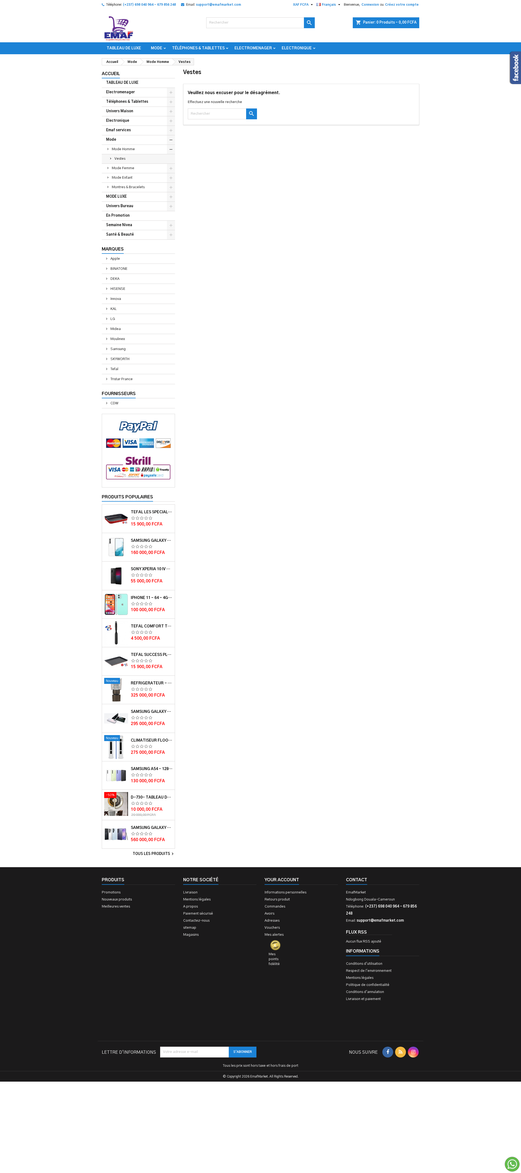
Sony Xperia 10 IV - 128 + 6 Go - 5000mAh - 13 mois (152, 569)
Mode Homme (123, 149)
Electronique (297, 48)
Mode (156, 48)
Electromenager (253, 48)
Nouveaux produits (117, 899)
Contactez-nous (196, 920)
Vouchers (272, 928)
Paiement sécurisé (198, 913)
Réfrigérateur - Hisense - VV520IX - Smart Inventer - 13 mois (152, 683)
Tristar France (121, 379)
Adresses (272, 920)
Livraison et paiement (363, 999)
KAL (113, 309)
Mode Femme (123, 168)
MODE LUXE (116, 196)
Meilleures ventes (116, 906)
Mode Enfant (122, 178)
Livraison (190, 892)
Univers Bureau (119, 206)
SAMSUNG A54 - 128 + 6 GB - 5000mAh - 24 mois (152, 769)
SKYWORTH (119, 359)
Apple (115, 259)
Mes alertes (274, 935)
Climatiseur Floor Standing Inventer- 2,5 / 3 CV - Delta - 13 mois (152, 740)
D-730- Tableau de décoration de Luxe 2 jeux (152, 797)
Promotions (111, 892)
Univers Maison (119, 111)
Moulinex (117, 339)
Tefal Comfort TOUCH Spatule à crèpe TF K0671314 (152, 626)
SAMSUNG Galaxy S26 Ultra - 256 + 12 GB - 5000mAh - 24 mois (152, 828)
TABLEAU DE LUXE (124, 48)
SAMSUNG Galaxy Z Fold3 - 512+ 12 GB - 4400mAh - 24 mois (152, 712)
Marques (113, 249)
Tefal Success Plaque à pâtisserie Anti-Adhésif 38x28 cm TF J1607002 (152, 655)
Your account (282, 880)
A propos (190, 906)
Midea (115, 329)
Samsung (118, 349)
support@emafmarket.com (218, 4)
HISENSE (117, 289)
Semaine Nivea (119, 225)
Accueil (111, 74)
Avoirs (269, 913)
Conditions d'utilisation (364, 964)
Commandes (275, 906)
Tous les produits (154, 853)
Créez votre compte (402, 4)
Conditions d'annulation (365, 992)
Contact (356, 880)
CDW (114, 403)
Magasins (191, 935)
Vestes (120, 159)
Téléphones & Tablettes (198, 48)
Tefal (114, 369)
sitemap (189, 928)
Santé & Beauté (120, 234)
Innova (115, 299)
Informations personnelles (285, 892)
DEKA (114, 279)
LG (112, 319)
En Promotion (118, 215)
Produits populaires (127, 497)
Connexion (370, 4)
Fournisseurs (119, 394)
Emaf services (118, 130)
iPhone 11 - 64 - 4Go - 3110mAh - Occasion (152, 598)
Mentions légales (197, 899)
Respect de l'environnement (369, 971)
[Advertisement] (260, 1089)
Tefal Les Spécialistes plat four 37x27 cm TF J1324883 (152, 512)
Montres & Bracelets (128, 187)
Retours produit (277, 899)
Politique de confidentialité (367, 985)
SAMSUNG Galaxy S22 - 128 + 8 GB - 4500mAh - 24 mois (152, 541)
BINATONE (119, 269)
